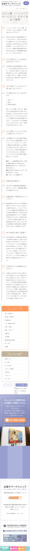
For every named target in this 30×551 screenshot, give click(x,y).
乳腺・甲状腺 (8, 326)
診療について (8, 359)
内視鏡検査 (7, 320)
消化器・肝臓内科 (9, 316)
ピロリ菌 (7, 362)
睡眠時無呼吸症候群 (10, 340)
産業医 (6, 346)
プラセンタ (7, 375)
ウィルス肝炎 (8, 365)
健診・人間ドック (9, 330)
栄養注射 (7, 333)
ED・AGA (7, 343)
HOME (17, 8)
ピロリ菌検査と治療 (10, 323)
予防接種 (7, 336)
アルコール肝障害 (9, 368)
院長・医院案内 (9, 313)
